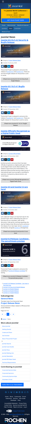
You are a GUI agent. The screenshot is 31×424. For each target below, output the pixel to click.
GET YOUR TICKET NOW (15, 20)
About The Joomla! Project (9, 339)
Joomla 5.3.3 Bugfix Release (11, 289)
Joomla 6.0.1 (10, 118)
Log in (25, 407)
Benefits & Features (23, 25)
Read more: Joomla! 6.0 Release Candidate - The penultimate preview (16, 277)
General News (7, 298)
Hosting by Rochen (15, 423)
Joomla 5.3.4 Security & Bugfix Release (14, 287)
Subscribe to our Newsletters (12, 385)
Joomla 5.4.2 (19, 72)
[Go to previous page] (5, 314)
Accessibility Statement (11, 403)
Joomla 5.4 (17, 228)
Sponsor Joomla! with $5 (20, 405)
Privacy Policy (22, 403)
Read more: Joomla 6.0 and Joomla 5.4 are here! (16, 232)
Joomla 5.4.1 (19, 118)
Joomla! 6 (4, 28)
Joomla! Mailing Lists (8, 353)
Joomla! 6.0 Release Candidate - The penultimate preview (15, 239)
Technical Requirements (9, 362)
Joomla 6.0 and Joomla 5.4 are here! (14, 188)
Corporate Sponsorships (9, 370)
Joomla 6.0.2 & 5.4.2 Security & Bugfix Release (14, 41)
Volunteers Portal (7, 379)
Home (3, 25)
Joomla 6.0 (25, 226)
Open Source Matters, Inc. (16, 414)
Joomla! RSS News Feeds (9, 359)
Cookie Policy (8, 405)
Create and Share (7, 332)
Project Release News (15, 60)
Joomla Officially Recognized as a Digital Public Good (15, 132)
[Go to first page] (2, 314)
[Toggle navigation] (3, 1)
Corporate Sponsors (8, 373)
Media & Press (6, 32)
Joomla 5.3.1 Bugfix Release (11, 293)
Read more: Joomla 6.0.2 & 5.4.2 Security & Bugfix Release (16, 80)
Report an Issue (17, 407)
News (10, 28)
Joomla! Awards (6, 344)
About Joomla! (11, 25)
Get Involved (5, 335)
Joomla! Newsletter (7, 356)
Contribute (17, 28)
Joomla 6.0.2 (10, 72)
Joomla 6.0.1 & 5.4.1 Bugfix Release (13, 87)
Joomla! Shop (6, 350)
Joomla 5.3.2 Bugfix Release (11, 291)
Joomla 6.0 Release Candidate (17, 271)
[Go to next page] (10, 314)
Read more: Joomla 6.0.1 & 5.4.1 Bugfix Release (16, 124)
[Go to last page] (13, 314)
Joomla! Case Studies (8, 347)
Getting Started (6, 329)
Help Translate (8, 407)
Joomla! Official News (14, 153)
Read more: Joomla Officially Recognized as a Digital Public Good (16, 180)
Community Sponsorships (9, 376)
